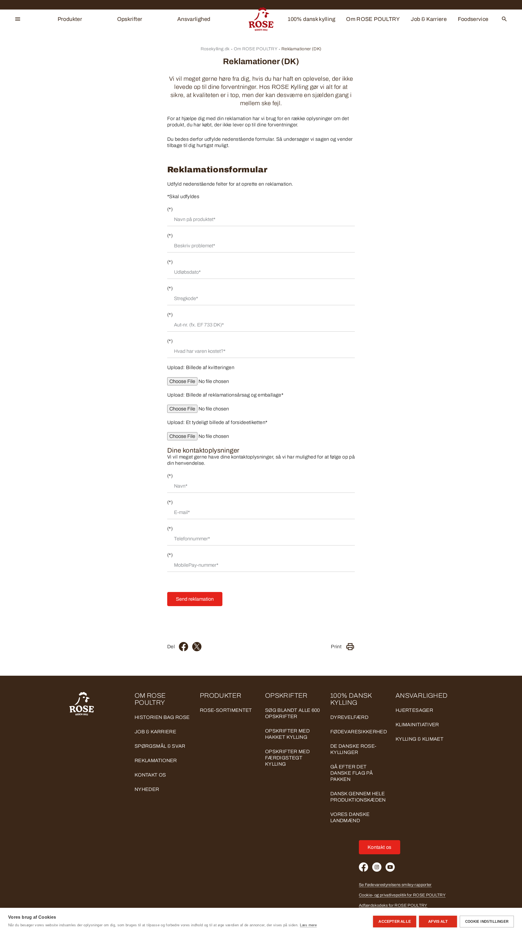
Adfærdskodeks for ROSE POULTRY (393, 905)
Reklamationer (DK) (44, 238)
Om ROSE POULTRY (373, 19)
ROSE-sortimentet (226, 710)
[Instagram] (376, 867)
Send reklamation (195, 599)
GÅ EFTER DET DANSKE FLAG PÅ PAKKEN (351, 773)
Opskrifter (129, 19)
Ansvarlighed (193, 19)
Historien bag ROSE (162, 717)
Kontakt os (150, 775)
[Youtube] (390, 867)
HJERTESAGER (414, 710)
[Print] (350, 646)
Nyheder (147, 789)
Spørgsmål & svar (160, 746)
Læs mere (308, 925)
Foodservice (473, 19)
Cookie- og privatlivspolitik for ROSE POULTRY (402, 895)
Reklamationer (156, 760)
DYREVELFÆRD (349, 717)
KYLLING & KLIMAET (419, 739)
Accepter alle (394, 922)
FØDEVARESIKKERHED (358, 731)
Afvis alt (438, 922)
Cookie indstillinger (486, 922)
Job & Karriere (429, 19)
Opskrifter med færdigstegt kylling (287, 758)
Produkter (70, 19)
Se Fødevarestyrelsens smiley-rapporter (395, 885)
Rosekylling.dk (215, 48)
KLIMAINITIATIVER (417, 724)
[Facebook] (183, 646)
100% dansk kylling (311, 19)
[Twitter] (196, 646)
